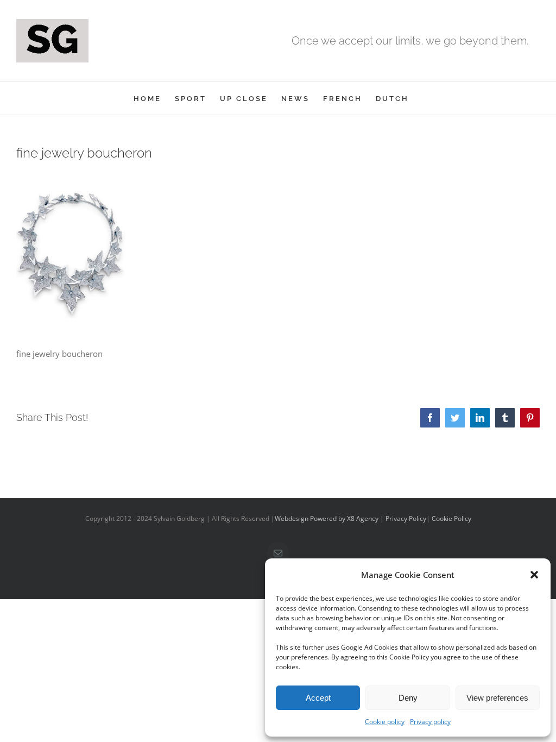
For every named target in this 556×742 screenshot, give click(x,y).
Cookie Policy (451, 518)
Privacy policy (430, 721)
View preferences (497, 697)
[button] (534, 574)
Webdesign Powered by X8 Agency (326, 518)
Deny (408, 697)
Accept (318, 697)
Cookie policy (385, 721)
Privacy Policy (406, 518)
